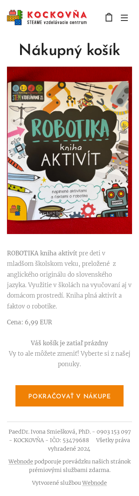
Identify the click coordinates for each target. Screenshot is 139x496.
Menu (124, 17)
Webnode (20, 461)
